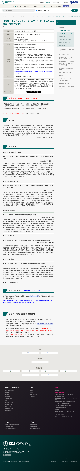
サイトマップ (65, 2)
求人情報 (7, 392)
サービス (51, 6)
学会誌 (31, 390)
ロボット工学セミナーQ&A (65, 45)
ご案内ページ (33, 296)
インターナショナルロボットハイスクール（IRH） (66, 79)
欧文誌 (31, 392)
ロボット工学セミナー (23, 16)
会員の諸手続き (8, 398)
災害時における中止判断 (44, 324)
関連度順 (39, 10)
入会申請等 (7, 396)
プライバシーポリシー (53, 461)
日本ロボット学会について (23, 6)
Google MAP (8, 454)
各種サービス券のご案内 (65, 42)
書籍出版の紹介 (33, 394)
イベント (43, 6)
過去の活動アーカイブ (35, 428)
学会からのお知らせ (9, 390)
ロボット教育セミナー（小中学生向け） (66, 50)
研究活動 (58, 6)
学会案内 (7, 394)
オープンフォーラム (64, 54)
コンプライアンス (9, 402)
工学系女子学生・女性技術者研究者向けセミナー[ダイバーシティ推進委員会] (66, 63)
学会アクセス (56, 2)
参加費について (62, 36)
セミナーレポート (33, 91)
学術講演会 (61, 27)
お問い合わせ (8, 410)
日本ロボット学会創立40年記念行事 (66, 69)
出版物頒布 (32, 396)
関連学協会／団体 (9, 408)
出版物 (35, 6)
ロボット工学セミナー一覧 (37, 16)
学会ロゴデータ (8, 404)
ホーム (12, 6)
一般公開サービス (9, 426)
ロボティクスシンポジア (65, 72)
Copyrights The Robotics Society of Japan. (16, 461)
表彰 (6, 400)
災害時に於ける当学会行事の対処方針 (66, 87)
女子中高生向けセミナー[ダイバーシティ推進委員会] (66, 58)
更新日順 (46, 10)
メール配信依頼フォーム (10, 428)
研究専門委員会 (33, 424)
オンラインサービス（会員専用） (12, 424)
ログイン (74, 10)
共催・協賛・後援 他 (64, 83)
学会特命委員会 (33, 426)
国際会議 (61, 75)
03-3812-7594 (8, 452)
